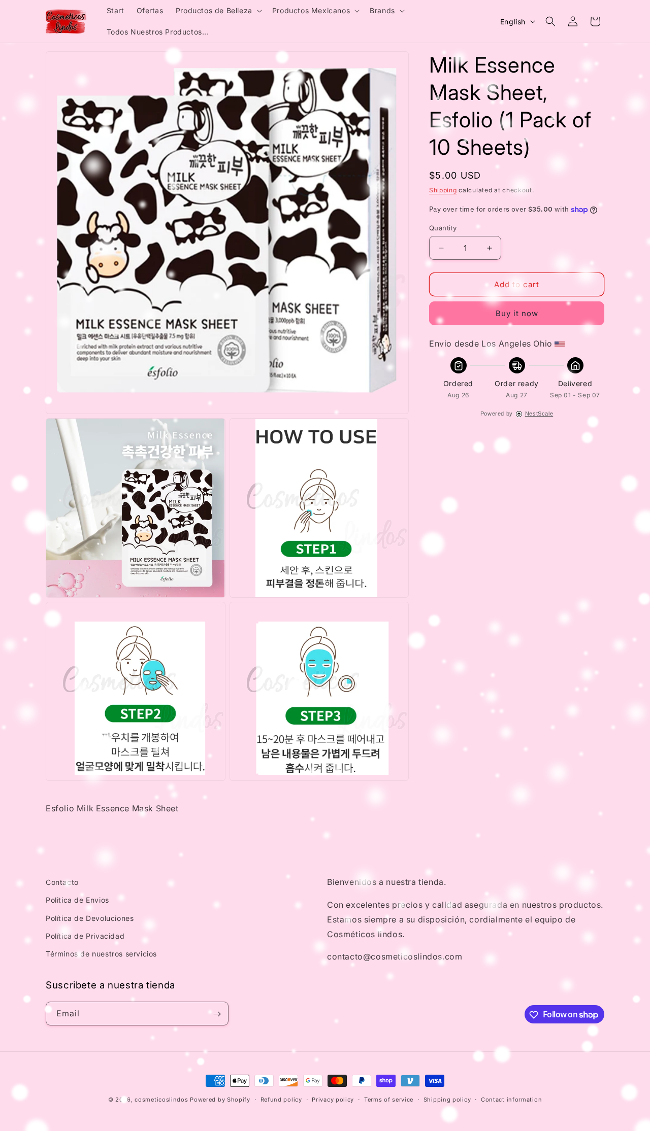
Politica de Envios (77, 900)
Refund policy (281, 1099)
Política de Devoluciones (90, 918)
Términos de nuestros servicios (101, 953)
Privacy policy (333, 1099)
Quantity (443, 228)
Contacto (62, 882)
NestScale (539, 413)
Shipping (443, 190)
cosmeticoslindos (161, 1099)
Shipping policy (447, 1099)
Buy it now (517, 313)
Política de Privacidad (85, 936)
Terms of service (388, 1099)
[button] (218, 10)
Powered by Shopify (220, 1099)
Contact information (511, 1099)
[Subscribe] (217, 1014)
